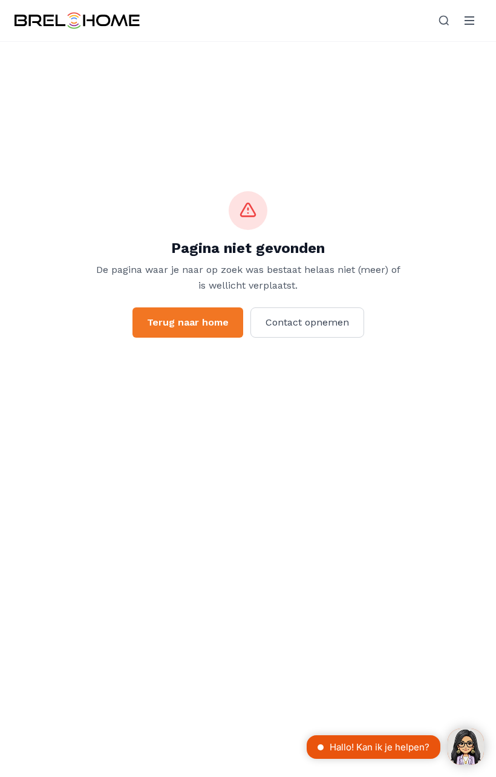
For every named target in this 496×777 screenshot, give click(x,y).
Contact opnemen (307, 322)
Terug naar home (188, 322)
